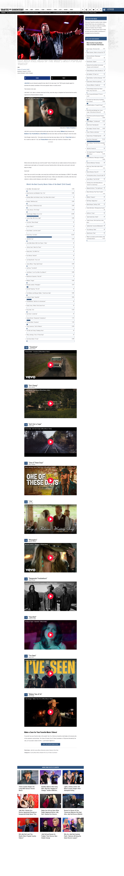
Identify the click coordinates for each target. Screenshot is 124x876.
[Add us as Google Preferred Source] (86, 9)
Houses (66, 9)
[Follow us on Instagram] (90, 9)
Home (26, 9)
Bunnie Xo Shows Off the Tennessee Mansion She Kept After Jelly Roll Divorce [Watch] (73, 812)
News (31, 9)
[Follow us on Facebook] (97, 9)
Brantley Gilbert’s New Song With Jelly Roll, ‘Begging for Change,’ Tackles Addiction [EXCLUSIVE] (49, 788)
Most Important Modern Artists (14, 12)
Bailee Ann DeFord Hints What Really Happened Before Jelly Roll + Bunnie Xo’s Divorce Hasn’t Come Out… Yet (50, 812)
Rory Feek (68, 137)
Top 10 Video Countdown (51, 752)
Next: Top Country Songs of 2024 (50, 744)
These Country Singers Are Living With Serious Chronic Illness (27, 788)
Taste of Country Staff (23, 69)
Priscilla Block (35, 133)
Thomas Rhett (44, 139)
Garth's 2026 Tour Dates (74, 12)
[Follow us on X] (100, 9)
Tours (42, 9)
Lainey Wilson (38, 750)
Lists (60, 9)
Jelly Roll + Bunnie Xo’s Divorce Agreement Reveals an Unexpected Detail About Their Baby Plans (28, 812)
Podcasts (49, 9)
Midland (63, 131)
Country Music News (34, 752)
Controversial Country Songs (89, 12)
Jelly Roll (26, 83)
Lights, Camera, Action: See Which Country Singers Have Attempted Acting (72, 788)
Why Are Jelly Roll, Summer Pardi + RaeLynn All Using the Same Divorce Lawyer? (72, 836)
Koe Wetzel (44, 133)
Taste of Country (70, 128)
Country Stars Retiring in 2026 (31, 12)
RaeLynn (51, 750)
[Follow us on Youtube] (93, 9)
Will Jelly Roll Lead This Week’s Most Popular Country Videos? (27, 836)
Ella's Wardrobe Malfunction (60, 12)
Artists (37, 9)
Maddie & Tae (27, 133)
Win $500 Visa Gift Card (45, 12)
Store (55, 9)
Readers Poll (42, 752)
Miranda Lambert (45, 750)
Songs (71, 9)
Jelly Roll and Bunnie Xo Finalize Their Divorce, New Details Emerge (49, 836)
